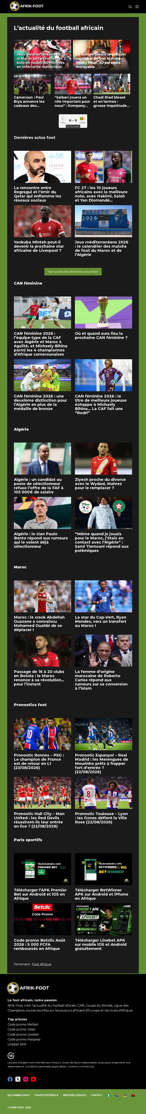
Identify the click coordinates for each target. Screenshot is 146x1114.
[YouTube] (33, 1079)
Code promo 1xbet (22, 1029)
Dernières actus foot (34, 137)
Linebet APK (17, 1044)
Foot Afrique (41, 964)
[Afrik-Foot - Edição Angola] (133, 1095)
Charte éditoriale (46, 1095)
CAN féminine (28, 283)
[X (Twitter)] (17, 1079)
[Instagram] (25, 1079)
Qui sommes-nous (19, 1095)
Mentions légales (74, 1095)
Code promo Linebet (23, 1034)
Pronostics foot (30, 705)
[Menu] (137, 6)
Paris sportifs (28, 840)
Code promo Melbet (23, 1024)
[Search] (130, 6)
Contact (96, 1095)
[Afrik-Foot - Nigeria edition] (109, 1095)
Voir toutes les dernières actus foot (73, 271)
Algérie (21, 429)
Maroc (20, 567)
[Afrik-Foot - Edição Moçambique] (125, 1095)
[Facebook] (10, 1079)
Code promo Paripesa (24, 1039)
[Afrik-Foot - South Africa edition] (117, 1095)
